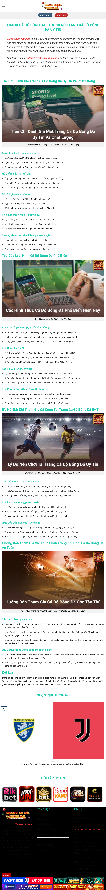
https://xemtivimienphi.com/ (88, 829)
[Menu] (3, 6)
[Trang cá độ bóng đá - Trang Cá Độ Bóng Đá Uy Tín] (53, 6)
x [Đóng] (6, 875)
